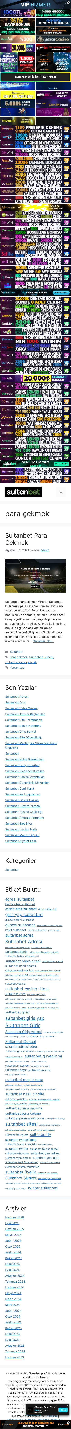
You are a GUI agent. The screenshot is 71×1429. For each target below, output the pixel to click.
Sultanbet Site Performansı (24, 720)
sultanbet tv (40, 1134)
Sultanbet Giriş (15, 702)
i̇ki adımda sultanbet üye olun (49, 926)
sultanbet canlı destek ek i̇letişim (43, 975)
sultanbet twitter (16, 1148)
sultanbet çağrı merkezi (50, 1163)
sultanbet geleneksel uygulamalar (20, 1003)
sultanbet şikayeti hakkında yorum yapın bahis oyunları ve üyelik (33, 1183)
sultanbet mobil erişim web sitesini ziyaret (23, 1085)
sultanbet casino (15, 983)
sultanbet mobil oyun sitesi (17, 1089)
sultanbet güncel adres (21, 1046)
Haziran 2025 (14, 1229)
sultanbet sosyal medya (15, 1130)
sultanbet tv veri (45, 1144)
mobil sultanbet (37, 930)
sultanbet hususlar (39, 1061)
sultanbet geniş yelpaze (15, 1008)
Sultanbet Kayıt (16, 1070)
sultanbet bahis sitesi (22, 961)
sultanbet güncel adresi (19, 1051)
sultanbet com (15, 994)
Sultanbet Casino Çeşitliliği (23, 812)
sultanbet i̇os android (40, 1066)
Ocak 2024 (12, 1316)
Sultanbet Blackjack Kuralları (24, 771)
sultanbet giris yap (24, 1018)
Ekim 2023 (12, 1334)
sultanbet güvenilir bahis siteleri (50, 1051)
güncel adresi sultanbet (19, 919)
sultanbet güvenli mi (14, 1057)
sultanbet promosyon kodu (24, 1118)
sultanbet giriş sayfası (15, 1037)
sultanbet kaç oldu (39, 1070)
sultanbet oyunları (16, 1099)
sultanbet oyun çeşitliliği (16, 1104)
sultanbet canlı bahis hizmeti (47, 971)
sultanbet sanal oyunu (55, 1119)
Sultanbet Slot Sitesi (19, 823)
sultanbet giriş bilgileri (53, 1032)
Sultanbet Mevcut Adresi (22, 835)
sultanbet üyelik (20, 1171)
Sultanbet (16, 652)
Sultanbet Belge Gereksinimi (24, 759)
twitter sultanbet (43, 1188)
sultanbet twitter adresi (44, 1148)
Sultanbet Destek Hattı (21, 829)
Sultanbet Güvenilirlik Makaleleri (27, 782)
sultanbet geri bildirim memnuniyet (43, 1008)
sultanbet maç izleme (24, 1079)
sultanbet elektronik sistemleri (18, 999)
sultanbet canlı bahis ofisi (16, 975)
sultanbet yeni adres (45, 1153)
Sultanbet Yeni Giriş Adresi (21, 1162)
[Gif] (35, 207)
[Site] (35, 129)
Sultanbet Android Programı (24, 817)
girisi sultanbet (47, 909)
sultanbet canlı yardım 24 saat (47, 979)
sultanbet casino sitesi (26, 988)
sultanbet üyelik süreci (48, 1173)
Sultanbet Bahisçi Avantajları (25, 777)
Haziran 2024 (14, 1287)
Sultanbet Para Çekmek (26, 539)
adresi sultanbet (19, 899)
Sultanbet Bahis (16, 952)
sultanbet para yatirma (23, 1108)
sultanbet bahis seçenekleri (22, 956)
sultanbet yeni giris (45, 1158)
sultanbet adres (19, 935)
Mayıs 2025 (13, 1235)
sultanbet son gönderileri (50, 1125)
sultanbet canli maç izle (19, 970)
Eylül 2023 (12, 1340)
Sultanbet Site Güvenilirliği (23, 737)
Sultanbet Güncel (41, 657)
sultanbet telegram (16, 1135)
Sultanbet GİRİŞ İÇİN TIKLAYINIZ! (35, 76)
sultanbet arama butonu (41, 947)
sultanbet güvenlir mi (43, 1056)
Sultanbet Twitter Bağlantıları (25, 714)
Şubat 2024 (13, 1310)
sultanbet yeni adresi (18, 1158)
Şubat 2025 (13, 1240)
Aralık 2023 (13, 1322)
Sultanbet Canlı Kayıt (19, 788)
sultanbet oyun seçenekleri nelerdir (44, 1099)
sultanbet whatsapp (17, 1153)
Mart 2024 (12, 1305)
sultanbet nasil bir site (24, 1094)
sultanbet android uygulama (17, 947)
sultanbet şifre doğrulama (49, 1179)
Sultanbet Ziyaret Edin (20, 841)
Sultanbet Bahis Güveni (21, 708)
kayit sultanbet (15, 930)
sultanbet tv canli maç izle (21, 1144)
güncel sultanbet (20, 925)
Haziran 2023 (14, 1357)
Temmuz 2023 (15, 1351)
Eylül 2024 (12, 1270)
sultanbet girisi (17, 1012)
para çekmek (19, 657)
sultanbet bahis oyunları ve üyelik (43, 952)
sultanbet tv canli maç (20, 1140)
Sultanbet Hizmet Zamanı (22, 806)
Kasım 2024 (13, 1258)
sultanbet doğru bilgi (36, 994)
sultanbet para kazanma (38, 1104)
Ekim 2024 (12, 1264)
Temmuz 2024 (15, 1281)
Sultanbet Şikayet (21, 1178)
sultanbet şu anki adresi (15, 1189)
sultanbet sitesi (21, 1124)
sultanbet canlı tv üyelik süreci (18, 979)
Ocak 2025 (12, 1246)
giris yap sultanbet (24, 914)
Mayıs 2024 (13, 1293)
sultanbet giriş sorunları (41, 1036)
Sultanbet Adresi (16, 696)
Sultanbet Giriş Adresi (23, 1032)
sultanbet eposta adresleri (45, 999)
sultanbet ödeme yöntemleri (22, 1166)
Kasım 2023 (13, 1328)
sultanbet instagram (17, 1065)
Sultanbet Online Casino (22, 800)
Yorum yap (17, 667)
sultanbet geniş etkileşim (47, 1003)
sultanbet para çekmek (21, 662)
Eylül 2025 (12, 1223)
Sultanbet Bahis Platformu (23, 725)
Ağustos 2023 (15, 1345)
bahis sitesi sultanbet (20, 904)
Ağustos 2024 (15, 1275)
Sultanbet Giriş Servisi (20, 731)
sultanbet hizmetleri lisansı (17, 1061)
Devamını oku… (43, 641)
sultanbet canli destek (20, 966)
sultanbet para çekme (23, 1113)
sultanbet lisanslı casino (15, 1075)
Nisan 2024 (13, 1299)
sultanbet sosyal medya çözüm (41, 1130)
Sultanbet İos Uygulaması (22, 794)
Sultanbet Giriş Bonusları (22, 765)
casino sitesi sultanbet (21, 909)
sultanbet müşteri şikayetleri (43, 1089)
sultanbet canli (52, 961)
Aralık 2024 (13, 1252)
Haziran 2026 (14, 1217)
